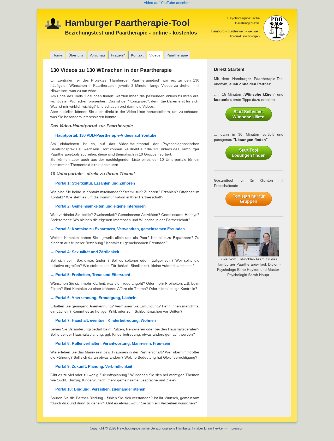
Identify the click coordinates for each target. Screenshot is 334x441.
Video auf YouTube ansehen (167, 3)
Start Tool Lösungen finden (249, 153)
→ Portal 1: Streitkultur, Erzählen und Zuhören (92, 183)
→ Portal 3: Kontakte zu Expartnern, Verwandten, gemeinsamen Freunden (117, 229)
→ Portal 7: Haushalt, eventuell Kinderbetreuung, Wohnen (103, 320)
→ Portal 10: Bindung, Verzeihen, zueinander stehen (97, 389)
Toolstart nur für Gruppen (249, 199)
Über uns (76, 55)
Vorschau (97, 55)
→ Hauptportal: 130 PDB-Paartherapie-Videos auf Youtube (103, 135)
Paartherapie (177, 55)
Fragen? (118, 55)
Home (57, 55)
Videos (154, 55)
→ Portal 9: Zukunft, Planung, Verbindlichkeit (91, 366)
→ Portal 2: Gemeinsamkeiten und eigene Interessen (98, 206)
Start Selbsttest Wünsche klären (248, 114)
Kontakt (137, 55)
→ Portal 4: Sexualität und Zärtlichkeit (84, 252)
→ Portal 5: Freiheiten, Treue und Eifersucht (90, 274)
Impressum (236, 428)
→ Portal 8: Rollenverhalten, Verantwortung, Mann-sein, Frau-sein (110, 343)
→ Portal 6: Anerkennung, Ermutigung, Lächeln (93, 297)
